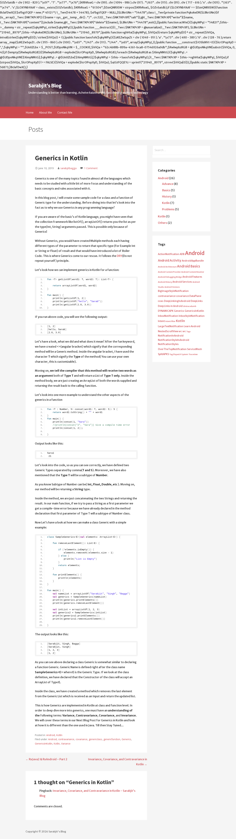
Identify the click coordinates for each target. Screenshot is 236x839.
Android (50, 735)
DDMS (160, 301)
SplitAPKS (163, 354)
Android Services (182, 281)
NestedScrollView (168, 331)
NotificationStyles (168, 344)
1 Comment (91, 168)
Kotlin (59, 735)
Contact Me (64, 112)
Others (162, 223)
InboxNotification (168, 316)
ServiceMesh (194, 349)
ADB (182, 254)
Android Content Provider (169, 272)
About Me (45, 112)
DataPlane (195, 296)
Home (30, 112)
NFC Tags (187, 331)
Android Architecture (167, 267)
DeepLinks (197, 301)
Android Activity (169, 260)
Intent (161, 321)
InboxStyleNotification (192, 316)
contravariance (66, 739)
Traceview (193, 354)
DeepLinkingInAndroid (177, 301)
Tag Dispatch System (178, 354)
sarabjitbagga (68, 168)
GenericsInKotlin (43, 743)
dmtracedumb (189, 306)
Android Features (192, 276)
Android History (165, 282)
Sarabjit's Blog (44, 85)
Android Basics (188, 266)
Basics (166, 190)
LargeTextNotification (170, 326)
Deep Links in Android (170, 306)
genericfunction (111, 739)
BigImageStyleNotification (173, 291)
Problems (168, 209)
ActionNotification (168, 254)
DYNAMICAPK (165, 310)
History (167, 196)
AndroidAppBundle (193, 260)
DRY (119, 256)
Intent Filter (170, 321)
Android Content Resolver (192, 272)
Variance (65, 743)
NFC (180, 331)
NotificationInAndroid (170, 335)
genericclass (95, 739)
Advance (167, 184)
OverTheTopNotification (172, 349)
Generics (126, 739)
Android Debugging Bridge (170, 277)
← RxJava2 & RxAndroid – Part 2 (46, 759)
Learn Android (192, 326)
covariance (81, 739)
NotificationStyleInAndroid (173, 340)
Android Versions (172, 287)
